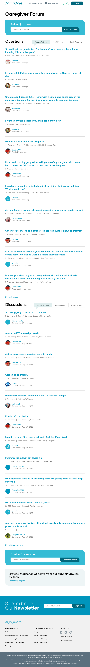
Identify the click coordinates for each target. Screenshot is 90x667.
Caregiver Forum (39, 632)
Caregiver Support (32, 316)
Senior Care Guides (40, 635)
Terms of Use (40, 663)
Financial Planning (46, 337)
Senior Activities (27, 378)
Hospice (29, 145)
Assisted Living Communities (15, 639)
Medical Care (20, 234)
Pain (28, 234)
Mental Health (21, 80)
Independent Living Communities (16, 635)
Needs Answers (75, 42)
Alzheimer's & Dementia (25, 56)
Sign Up (78, 605)
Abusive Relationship (27, 461)
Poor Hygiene (50, 258)
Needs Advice (76, 305)
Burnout (19, 282)
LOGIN (77, 3)
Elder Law (34, 193)
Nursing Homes (10, 646)
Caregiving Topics (17, 580)
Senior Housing (47, 485)
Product (56, 213)
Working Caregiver (23, 124)
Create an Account (66, 637)
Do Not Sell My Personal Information (66, 663)
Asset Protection (23, 337)
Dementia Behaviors (44, 213)
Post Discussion (70, 559)
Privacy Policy (50, 663)
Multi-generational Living (34, 258)
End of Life (21, 145)
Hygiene (20, 258)
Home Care (47, 461)
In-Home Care (10, 632)
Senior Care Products (41, 642)
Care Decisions (23, 420)
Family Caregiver (42, 103)
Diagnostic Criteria (43, 56)
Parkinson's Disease (25, 399)
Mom (37, 282)
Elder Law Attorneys (41, 639)
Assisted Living (23, 193)
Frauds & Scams (24, 530)
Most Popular (58, 42)
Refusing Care (50, 145)
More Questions (12, 297)
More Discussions (13, 545)
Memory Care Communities (14, 642)
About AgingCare (66, 640)
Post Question (70, 29)
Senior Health (35, 420)
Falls (39, 441)
